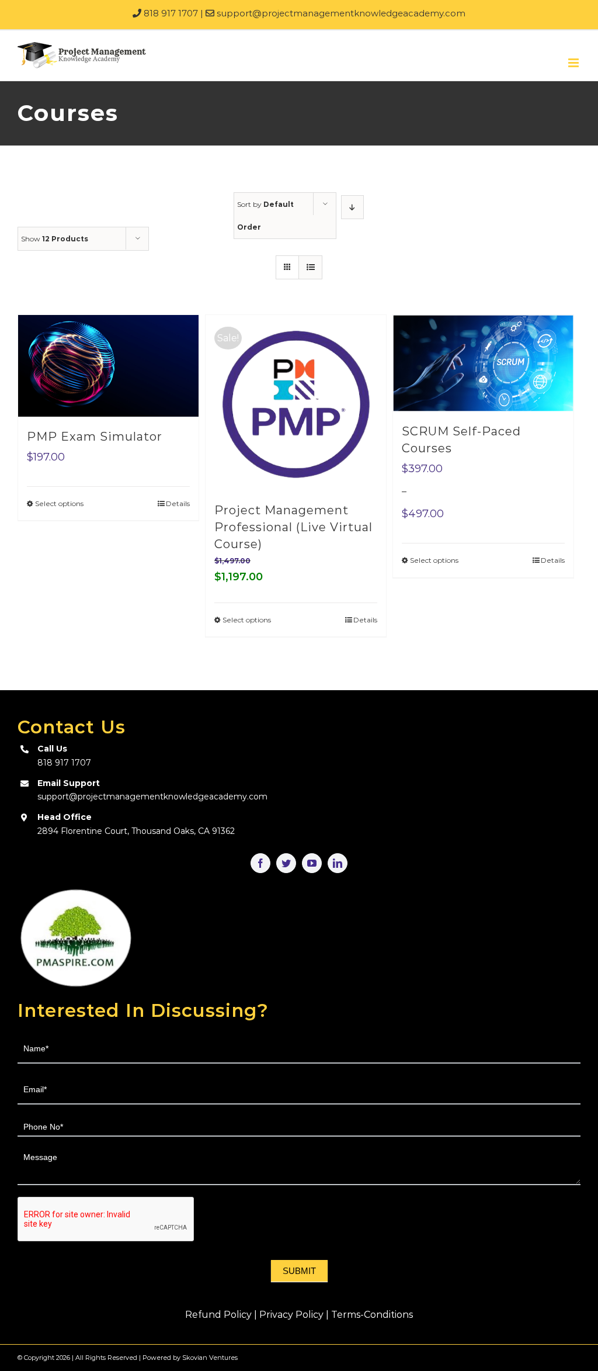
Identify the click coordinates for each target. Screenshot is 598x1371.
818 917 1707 (169, 13)
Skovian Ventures (210, 1357)
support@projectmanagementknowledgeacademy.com (339, 13)
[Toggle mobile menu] (574, 63)
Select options (59, 503)
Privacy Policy (291, 1314)
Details (178, 503)
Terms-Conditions (372, 1314)
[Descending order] (352, 207)
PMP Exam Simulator (94, 437)
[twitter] (286, 863)
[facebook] (260, 863)
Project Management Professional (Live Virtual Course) (293, 527)
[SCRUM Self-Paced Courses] (483, 363)
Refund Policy (218, 1314)
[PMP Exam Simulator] (108, 366)
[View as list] (310, 267)
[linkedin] (337, 863)
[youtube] (312, 863)
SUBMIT (299, 1271)
